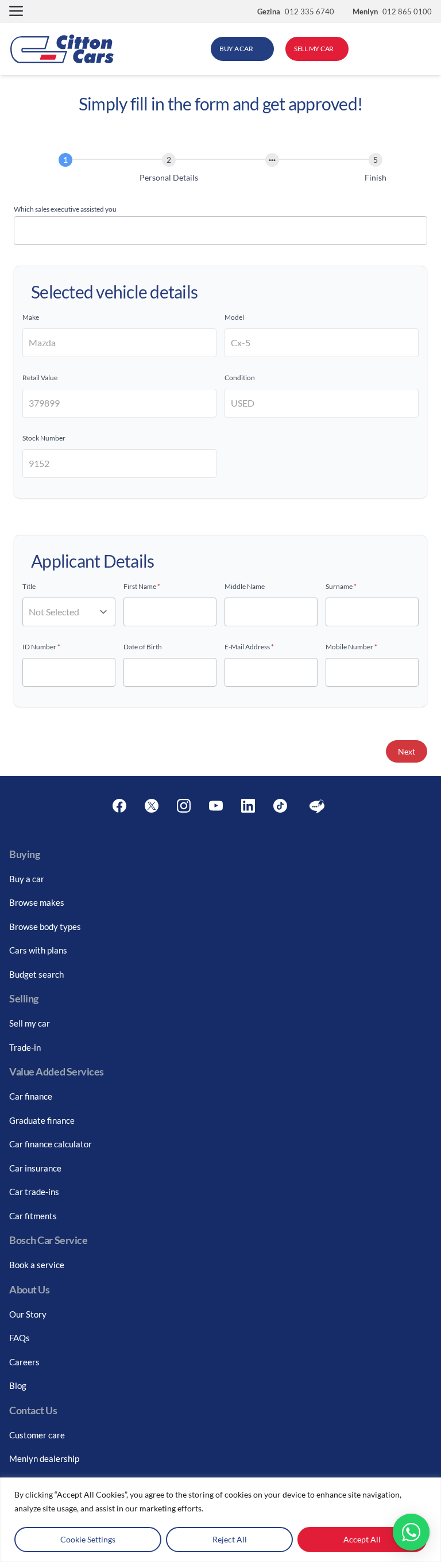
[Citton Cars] (62, 49)
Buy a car (26, 879)
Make (30, 317)
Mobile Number (351, 646)
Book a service (36, 1264)
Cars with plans (38, 950)
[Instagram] (184, 806)
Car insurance (35, 1168)
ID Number (41, 646)
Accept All (362, 1539)
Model (234, 317)
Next (406, 751)
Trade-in (25, 1047)
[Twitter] (151, 806)
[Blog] (316, 806)
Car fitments (33, 1216)
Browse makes (36, 902)
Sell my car (29, 1023)
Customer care (37, 1435)
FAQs (19, 1338)
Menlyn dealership (44, 1458)
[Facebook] (119, 806)
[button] (16, 12)
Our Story (28, 1314)
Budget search (36, 974)
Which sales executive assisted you (65, 209)
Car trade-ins (34, 1191)
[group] (220, 170)
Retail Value (39, 377)
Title (29, 586)
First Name (141, 586)
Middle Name (245, 586)
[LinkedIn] (248, 806)
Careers (24, 1362)
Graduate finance (42, 1120)
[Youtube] (216, 806)
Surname (341, 586)
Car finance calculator (50, 1144)
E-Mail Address (249, 646)
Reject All (229, 1539)
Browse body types (45, 926)
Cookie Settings (87, 1539)
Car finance (30, 1096)
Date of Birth (142, 646)
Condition (240, 377)
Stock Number (43, 438)
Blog (17, 1385)
